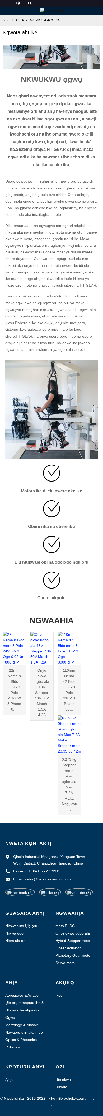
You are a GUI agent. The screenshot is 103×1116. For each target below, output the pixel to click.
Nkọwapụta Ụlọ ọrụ (21, 926)
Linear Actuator (68, 948)
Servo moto (65, 963)
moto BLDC (65, 926)
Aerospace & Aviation (23, 995)
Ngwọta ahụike (45, 20)
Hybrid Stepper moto (72, 940)
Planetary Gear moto (72, 955)
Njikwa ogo (14, 933)
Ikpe (59, 995)
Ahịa (19, 20)
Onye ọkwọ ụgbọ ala (72, 933)
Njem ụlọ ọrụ (16, 940)
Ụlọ (6, 20)
